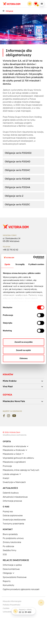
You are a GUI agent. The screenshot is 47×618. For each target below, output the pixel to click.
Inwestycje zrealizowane (14, 519)
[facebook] (4, 416)
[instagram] (8, 416)
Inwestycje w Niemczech (14, 482)
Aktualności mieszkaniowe (15, 497)
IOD (5, 554)
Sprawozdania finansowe (14, 577)
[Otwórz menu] (41, 3)
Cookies (6, 608)
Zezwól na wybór (23, 350)
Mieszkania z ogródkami (14, 462)
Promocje (7, 466)
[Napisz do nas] (29, 3)
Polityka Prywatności (11, 605)
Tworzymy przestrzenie (13, 523)
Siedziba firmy (9, 550)
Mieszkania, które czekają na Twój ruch (21, 470)
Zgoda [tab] (7, 264)
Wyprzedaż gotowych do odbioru (18, 458)
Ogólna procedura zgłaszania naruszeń (21, 589)
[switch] (40, 315)
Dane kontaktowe (11, 569)
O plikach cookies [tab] (36, 264)
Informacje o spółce (12, 565)
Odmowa (23, 358)
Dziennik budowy (11, 493)
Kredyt (6, 478)
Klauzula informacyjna (12, 601)
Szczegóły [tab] (20, 264)
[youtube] (14, 415)
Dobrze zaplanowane (13, 515)
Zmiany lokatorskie (12, 542)
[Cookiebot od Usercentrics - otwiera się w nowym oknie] (33, 257)
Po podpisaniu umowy (13, 538)
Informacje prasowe (12, 501)
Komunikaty (8, 585)
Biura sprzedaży (10, 534)
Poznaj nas (8, 511)
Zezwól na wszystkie (24, 342)
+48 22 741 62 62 (10, 249)
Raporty (7, 581)
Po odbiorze (8, 546)
